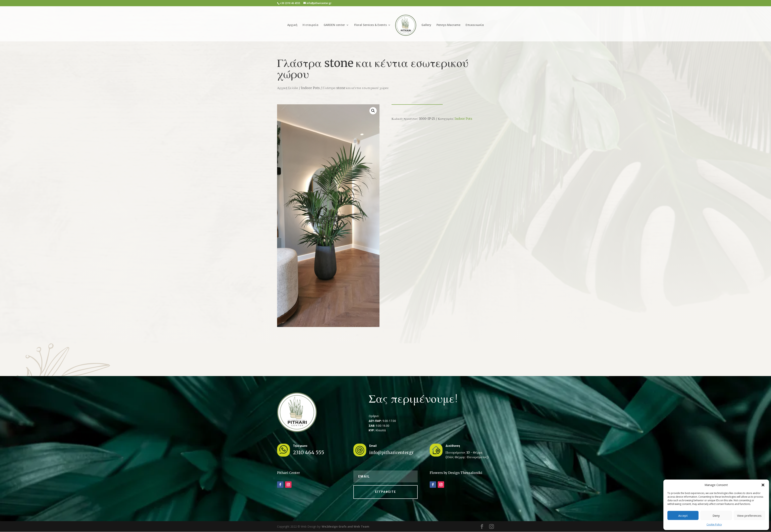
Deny (716, 516)
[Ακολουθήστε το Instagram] (288, 484)
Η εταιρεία (310, 25)
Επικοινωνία (475, 25)
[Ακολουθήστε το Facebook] (280, 484)
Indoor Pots (310, 88)
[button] (763, 485)
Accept (683, 516)
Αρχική (292, 25)
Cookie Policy (714, 524)
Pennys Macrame (448, 25)
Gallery (426, 25)
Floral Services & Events (370, 25)
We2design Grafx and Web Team (345, 526)
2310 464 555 (308, 452)
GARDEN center (334, 25)
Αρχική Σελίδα (287, 88)
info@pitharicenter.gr (391, 452)
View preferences (749, 516)
